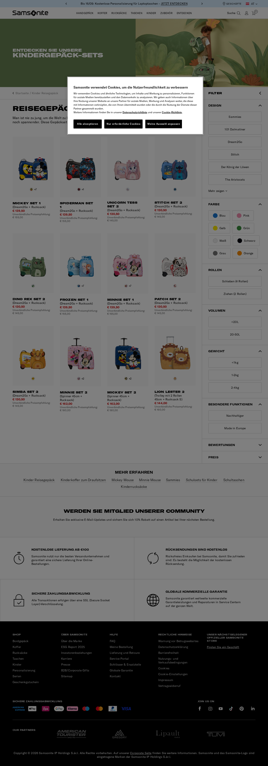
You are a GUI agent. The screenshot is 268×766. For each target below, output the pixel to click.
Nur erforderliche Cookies (123, 123)
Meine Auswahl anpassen (163, 123)
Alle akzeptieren (87, 123)
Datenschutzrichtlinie (134, 112)
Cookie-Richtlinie (172, 112)
